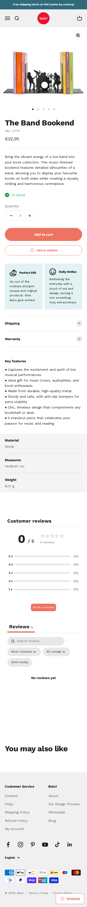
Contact (11, 796)
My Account (14, 829)
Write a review (43, 607)
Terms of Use (39, 893)
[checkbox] (19, 662)
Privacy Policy (62, 893)
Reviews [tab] (21, 626)
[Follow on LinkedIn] (69, 844)
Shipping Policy (17, 812)
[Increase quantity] (30, 215)
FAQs (9, 804)
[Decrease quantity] (11, 215)
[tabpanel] (43, 684)
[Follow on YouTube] (45, 844)
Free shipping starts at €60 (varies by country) (43, 4)
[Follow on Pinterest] (32, 844)
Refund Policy (16, 821)
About (53, 796)
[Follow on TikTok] (57, 844)
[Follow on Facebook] (8, 844)
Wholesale (56, 812)
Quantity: (12, 206)
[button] (43, 556)
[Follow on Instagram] (20, 844)
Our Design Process (64, 804)
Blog (52, 821)
